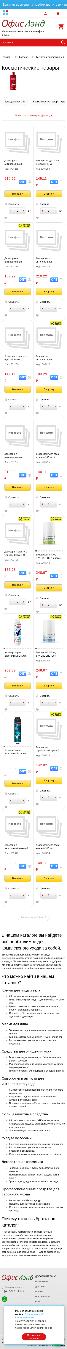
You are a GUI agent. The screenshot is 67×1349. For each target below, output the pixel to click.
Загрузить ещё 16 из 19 (33, 917)
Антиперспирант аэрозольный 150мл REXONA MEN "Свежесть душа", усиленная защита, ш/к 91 (16, 752)
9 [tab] (57, 551)
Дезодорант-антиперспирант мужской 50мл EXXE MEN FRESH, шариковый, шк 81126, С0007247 (16, 260)
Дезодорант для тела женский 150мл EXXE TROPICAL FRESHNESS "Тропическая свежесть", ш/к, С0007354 (17, 553)
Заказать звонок (13, 1287)
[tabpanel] (49, 534)
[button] (5, 13)
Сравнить (13, 204)
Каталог (8, 42)
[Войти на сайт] (59, 13)
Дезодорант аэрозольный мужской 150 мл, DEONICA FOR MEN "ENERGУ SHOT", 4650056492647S (16, 847)
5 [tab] (46, 551)
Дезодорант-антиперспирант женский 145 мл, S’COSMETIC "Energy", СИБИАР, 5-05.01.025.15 (17, 162)
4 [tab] (44, 551)
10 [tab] (59, 551)
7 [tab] (52, 551)
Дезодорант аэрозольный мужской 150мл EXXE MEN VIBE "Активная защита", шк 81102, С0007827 (48, 749)
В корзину (17, 194)
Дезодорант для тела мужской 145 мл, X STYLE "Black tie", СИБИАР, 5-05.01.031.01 (49, 456)
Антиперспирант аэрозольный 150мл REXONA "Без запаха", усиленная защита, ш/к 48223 (16, 654)
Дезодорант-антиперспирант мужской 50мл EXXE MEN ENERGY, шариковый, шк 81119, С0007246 (47, 358)
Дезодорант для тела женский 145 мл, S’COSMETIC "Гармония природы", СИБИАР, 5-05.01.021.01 (48, 162)
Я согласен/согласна (34, 1337)
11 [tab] (62, 551)
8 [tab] (54, 551)
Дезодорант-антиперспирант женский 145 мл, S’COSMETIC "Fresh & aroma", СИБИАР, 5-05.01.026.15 (47, 260)
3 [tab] (41, 551)
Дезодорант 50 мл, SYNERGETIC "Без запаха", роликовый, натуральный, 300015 (47, 654)
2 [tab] (39, 551)
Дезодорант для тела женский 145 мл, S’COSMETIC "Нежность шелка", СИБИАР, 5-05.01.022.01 (48, 847)
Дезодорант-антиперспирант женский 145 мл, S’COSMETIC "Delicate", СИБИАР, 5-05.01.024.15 (17, 456)
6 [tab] (49, 551)
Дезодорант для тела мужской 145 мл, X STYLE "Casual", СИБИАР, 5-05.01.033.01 (17, 358)
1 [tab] (36, 551)
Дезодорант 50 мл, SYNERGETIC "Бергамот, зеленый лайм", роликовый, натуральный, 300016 (49, 556)
